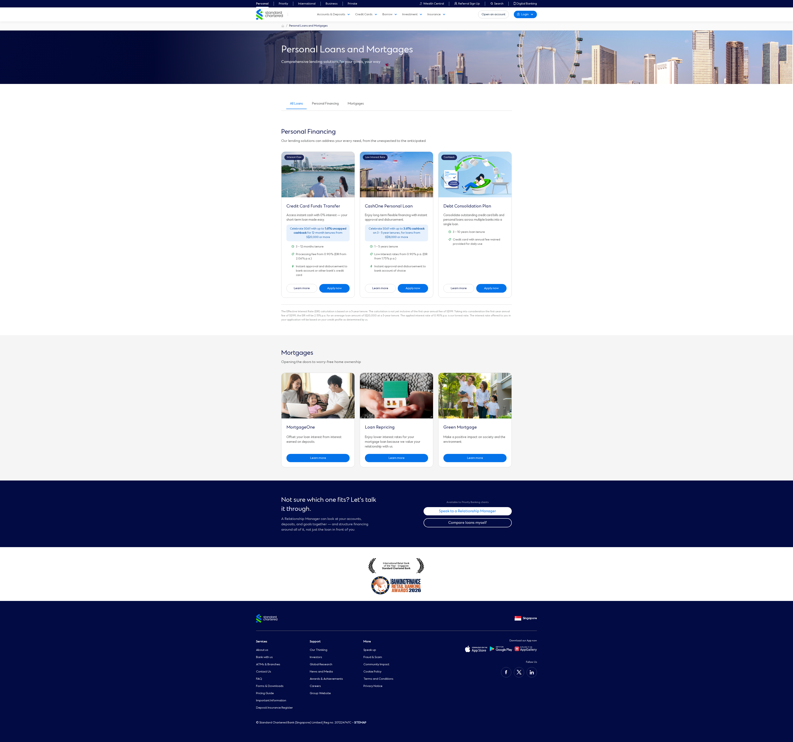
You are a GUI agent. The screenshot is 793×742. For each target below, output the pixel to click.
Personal (262, 4)
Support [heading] (315, 641)
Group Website (320, 693)
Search (498, 4)
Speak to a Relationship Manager (467, 511)
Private (352, 4)
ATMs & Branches (268, 664)
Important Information (271, 700)
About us (262, 650)
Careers (315, 686)
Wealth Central (433, 4)
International (307, 4)
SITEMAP (360, 722)
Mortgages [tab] (356, 104)
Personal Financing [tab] (325, 104)
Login (525, 14)
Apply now (334, 288)
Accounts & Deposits (331, 14)
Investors (316, 657)
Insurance (434, 14)
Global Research (321, 664)
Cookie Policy (372, 672)
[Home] (282, 25)
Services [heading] (261, 641)
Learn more (302, 288)
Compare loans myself (467, 523)
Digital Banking (526, 4)
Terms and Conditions (378, 679)
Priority (283, 4)
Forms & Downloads (270, 686)
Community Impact (376, 664)
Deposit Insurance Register (274, 708)
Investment (410, 14)
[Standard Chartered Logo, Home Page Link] (269, 14)
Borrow (387, 14)
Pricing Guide (265, 693)
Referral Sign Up (469, 4)
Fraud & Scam (372, 657)
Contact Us (263, 672)
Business (332, 4)
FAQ (259, 679)
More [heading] (367, 641)
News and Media (321, 672)
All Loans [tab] (296, 104)
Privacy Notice (372, 686)
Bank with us (264, 657)
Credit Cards (364, 14)
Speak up (369, 650)
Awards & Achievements (326, 679)
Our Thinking (318, 650)
